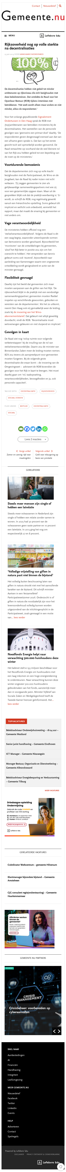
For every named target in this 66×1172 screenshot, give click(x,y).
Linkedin (12, 1108)
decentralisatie (28, 391)
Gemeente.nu (33, 17)
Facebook (12, 1098)
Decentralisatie (41, 406)
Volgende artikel (42, 451)
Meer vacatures (52, 791)
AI (9, 1060)
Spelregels (13, 1136)
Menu (12, 36)
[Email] (21, 429)
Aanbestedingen (16, 1055)
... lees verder (18, 617)
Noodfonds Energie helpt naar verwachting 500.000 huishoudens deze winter (33, 658)
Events (11, 1113)
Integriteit (13, 1075)
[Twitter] (33, 429)
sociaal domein (15, 398)
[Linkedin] (39, 429)
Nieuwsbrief (49, 6)
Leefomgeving (15, 1080)
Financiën (13, 1065)
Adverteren (13, 1127)
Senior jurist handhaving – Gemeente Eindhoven (30, 744)
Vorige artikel (25, 451)
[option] (33, 1000)
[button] (54, 1031)
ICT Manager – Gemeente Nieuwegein (25, 754)
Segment (9, 968)
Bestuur (23, 406)
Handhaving (14, 1070)
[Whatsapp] (45, 429)
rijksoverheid (47, 391)
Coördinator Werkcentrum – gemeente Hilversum (32, 865)
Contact (36, 6)
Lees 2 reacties (33, 439)
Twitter (11, 1103)
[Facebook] (27, 429)
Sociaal (11, 413)
